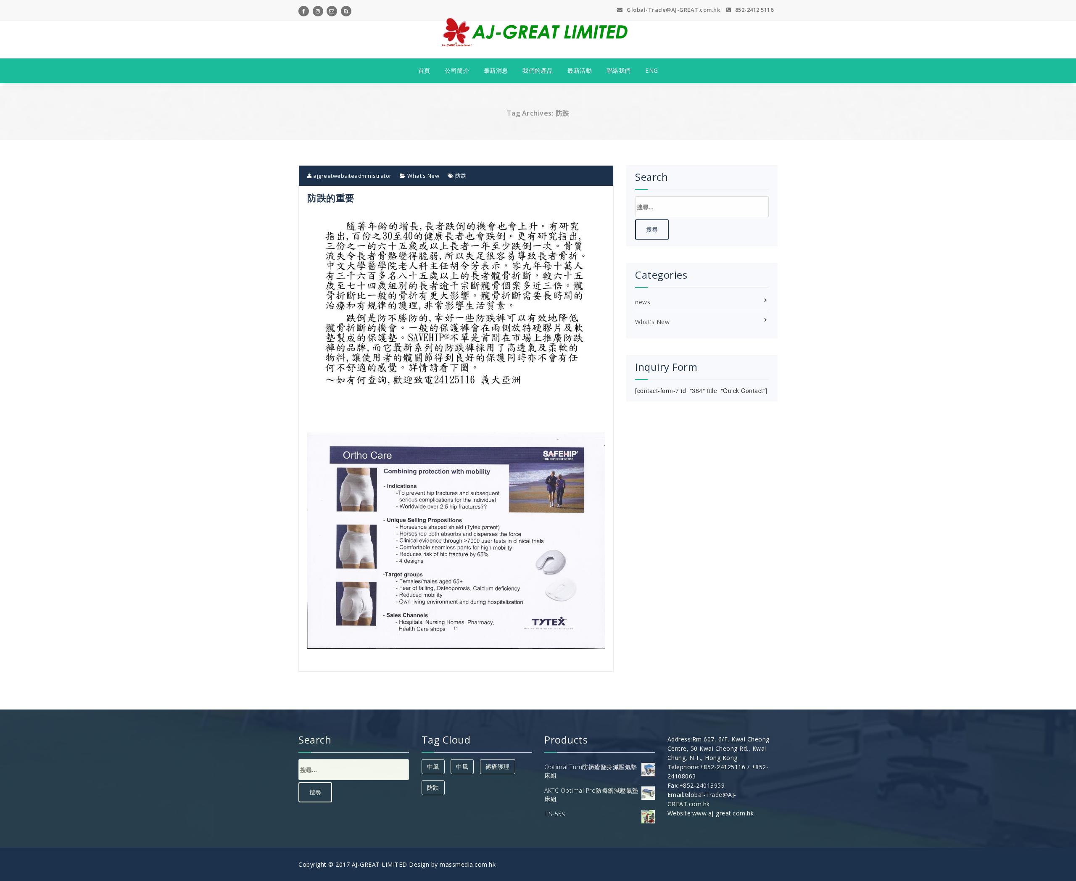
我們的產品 (537, 70)
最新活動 (579, 70)
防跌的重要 (331, 197)
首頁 (424, 70)
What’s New (423, 175)
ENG (651, 70)
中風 (433, 766)
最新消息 (496, 70)
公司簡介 (457, 70)
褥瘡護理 (497, 766)
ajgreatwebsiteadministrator (352, 175)
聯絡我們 (619, 70)
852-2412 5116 (753, 9)
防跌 (461, 175)
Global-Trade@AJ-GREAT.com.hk (672, 9)
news (642, 302)
